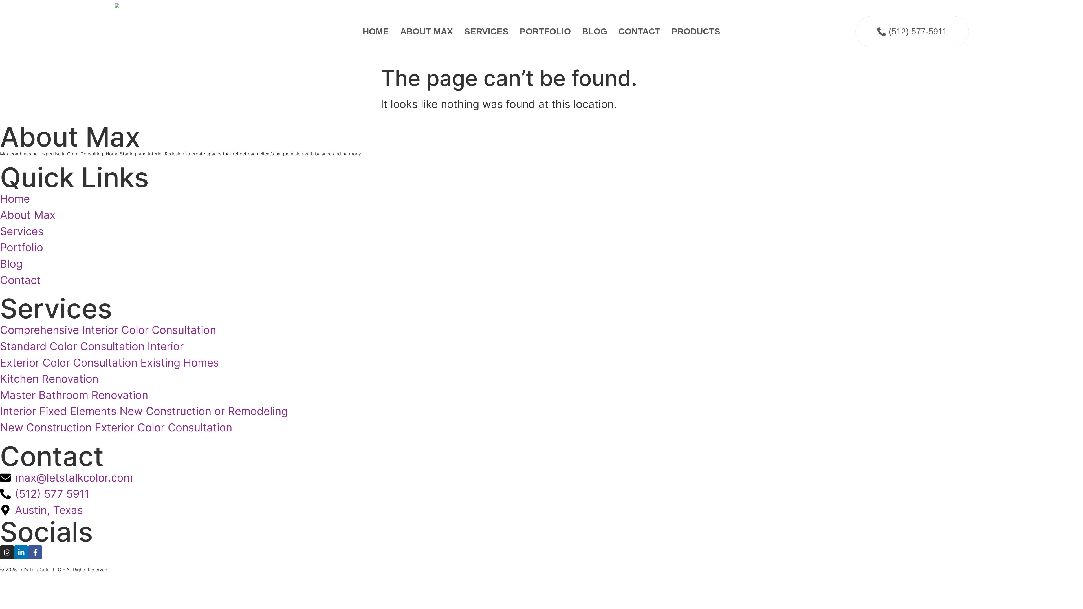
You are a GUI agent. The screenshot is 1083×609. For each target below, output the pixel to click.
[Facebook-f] (35, 552)
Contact (639, 31)
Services (486, 31)
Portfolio (545, 31)
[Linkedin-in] (21, 552)
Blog (594, 31)
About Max (426, 31)
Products (696, 31)
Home (376, 31)
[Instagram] (7, 552)
